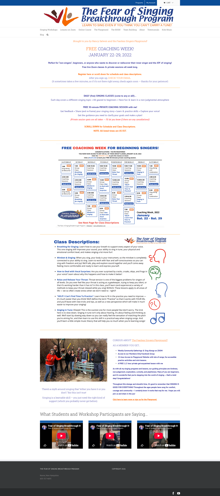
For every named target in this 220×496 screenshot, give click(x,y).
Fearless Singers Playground (131, 41)
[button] (47, 34)
